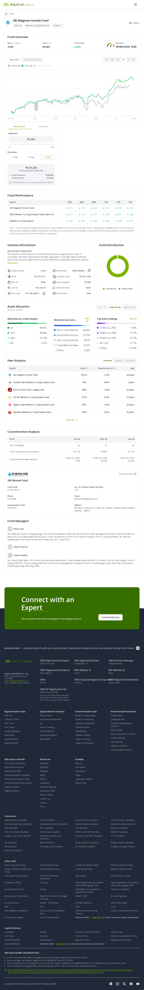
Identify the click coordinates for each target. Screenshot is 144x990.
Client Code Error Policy (15, 865)
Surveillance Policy (12, 882)
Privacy (43, 932)
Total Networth (47, 731)
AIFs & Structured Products (123, 734)
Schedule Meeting (110, 617)
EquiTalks (44, 767)
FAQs (42, 806)
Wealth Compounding (85, 715)
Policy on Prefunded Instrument (49, 877)
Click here (96, 917)
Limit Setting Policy (84, 869)
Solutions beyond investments (18, 783)
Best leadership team (14, 767)
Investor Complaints (120, 889)
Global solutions (11, 787)
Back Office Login (119, 902)
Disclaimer (9, 932)
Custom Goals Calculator (86, 824)
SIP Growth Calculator (85, 846)
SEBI (77, 906)
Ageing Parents (11, 743)
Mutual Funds (46, 715)
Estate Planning (47, 727)
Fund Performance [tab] (32, 59)
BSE (6, 906)
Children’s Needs (82, 735)
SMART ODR (81, 896)
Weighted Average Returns (123, 846)
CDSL (113, 906)
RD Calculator (10, 842)
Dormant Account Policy (122, 865)
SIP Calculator (10, 846)
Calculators (45, 783)
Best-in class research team (17, 779)
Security (43, 936)
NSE (42, 906)
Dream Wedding (11, 731)
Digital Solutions (11, 790)
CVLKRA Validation (83, 902)
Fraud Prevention (12, 940)
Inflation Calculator (119, 832)
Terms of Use (81, 936)
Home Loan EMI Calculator (87, 832)
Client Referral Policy (49, 865)
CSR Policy (9, 936)
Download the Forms (14, 889)
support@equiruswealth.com (16, 681)
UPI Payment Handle (13, 917)
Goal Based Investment (50, 719)
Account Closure (11, 902)
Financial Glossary (48, 787)
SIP (41, 723)
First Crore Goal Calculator (16, 832)
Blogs (42, 775)
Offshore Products (119, 745)
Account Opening (118, 896)
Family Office (117, 715)
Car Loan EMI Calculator (86, 820)
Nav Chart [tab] (14, 59)
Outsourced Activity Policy (16, 875)
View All (87, 320)
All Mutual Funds (47, 790)
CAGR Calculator (47, 820)
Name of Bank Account (121, 869)
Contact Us (45, 798)
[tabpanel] (72, 92)
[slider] (12, 144)
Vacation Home (82, 727)
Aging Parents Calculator (15, 820)
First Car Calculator (119, 828)
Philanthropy (81, 731)
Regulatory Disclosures (121, 940)
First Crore (9, 723)
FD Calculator (81, 828)
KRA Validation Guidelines (16, 910)
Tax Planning (116, 742)
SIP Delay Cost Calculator (51, 846)
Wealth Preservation (84, 719)
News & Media (46, 794)
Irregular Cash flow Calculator (17, 835)
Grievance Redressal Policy (87, 932)
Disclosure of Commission (16, 896)
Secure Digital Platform (121, 749)
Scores (43, 889)
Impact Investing (82, 739)
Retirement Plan (47, 842)
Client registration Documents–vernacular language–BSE (125, 884)
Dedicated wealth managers (17, 775)
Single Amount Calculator (122, 842)
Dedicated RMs (118, 719)
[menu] (135, 4)
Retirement (9, 735)
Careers (43, 802)
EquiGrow (44, 763)
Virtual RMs (45, 739)
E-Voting (44, 882)
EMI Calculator (11, 828)
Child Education (11, 739)
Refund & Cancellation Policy (124, 936)
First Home (9, 727)
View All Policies (82, 940)
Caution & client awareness (118, 917)
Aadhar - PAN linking (49, 902)
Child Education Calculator (122, 820)
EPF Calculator (46, 828)
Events (43, 779)
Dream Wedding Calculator (123, 824)
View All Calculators (13, 850)
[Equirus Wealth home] (19, 4)
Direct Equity (116, 730)
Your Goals (80, 767)
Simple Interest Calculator (87, 842)
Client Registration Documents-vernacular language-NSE (89, 884)
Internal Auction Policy (50, 869)
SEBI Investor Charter (120, 875)
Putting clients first (12, 771)
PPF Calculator (117, 835)
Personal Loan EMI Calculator (88, 835)
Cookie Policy (117, 932)
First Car (8, 715)
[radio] (14, 157)
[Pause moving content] (138, 648)
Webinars (44, 771)
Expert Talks (80, 783)
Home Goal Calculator (50, 832)
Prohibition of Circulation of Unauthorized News (87, 890)
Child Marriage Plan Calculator (18, 824)
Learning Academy (48, 735)
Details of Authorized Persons (124, 910)
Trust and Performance (15, 763)
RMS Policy (80, 875)
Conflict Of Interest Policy (87, 865)
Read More (12, 263)
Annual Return (46, 940)
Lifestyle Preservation (85, 723)
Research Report (12, 943)
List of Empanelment (49, 917)
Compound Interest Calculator (53, 824)
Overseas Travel (11, 719)
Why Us (78, 763)
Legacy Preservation (84, 743)
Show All (70, 419)
